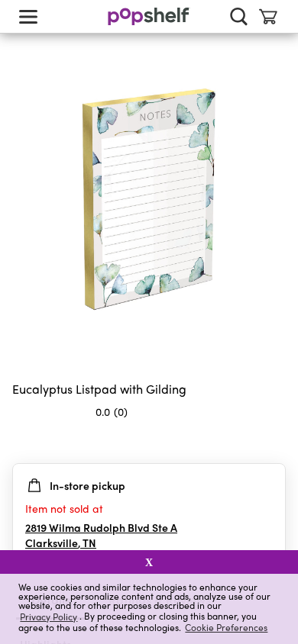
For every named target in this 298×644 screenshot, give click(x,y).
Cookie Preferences (226, 627)
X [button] (149, 562)
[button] (273, 442)
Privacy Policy (48, 616)
